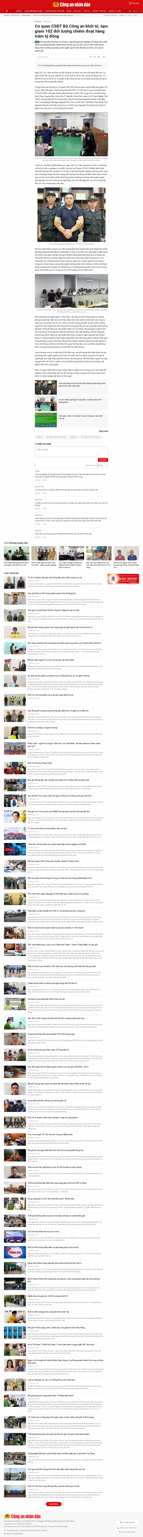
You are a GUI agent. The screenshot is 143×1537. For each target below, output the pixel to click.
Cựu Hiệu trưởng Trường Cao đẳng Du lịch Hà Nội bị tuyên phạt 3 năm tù (70, 565)
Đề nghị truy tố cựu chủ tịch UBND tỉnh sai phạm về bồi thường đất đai (59, 811)
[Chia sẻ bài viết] (91, 57)
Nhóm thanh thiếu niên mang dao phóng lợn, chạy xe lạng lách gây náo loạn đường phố (64, 1280)
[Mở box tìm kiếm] (130, 11)
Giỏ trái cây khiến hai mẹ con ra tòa (43, 1231)
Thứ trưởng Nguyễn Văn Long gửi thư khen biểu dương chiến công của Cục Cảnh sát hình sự (69, 65)
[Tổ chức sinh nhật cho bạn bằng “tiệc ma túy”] (15, 833)
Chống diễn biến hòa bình (33, 11)
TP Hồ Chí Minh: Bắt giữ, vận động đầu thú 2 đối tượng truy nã (55, 577)
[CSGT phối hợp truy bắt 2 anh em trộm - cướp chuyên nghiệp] (44, 553)
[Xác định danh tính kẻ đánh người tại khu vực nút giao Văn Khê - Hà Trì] (15, 1072)
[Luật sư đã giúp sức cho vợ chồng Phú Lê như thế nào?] (15, 1385)
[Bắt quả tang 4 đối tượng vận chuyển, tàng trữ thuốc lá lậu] (15, 866)
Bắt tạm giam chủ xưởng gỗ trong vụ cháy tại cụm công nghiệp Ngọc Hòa (60, 878)
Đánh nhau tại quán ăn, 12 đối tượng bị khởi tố (48, 1296)
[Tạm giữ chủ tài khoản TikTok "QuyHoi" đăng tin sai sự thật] (15, 615)
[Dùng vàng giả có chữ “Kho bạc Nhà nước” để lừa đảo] (15, 1204)
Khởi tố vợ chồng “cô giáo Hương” (43, 728)
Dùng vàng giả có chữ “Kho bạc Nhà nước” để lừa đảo (51, 1199)
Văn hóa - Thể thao (99, 11)
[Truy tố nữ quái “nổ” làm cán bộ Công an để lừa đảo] (15, 1139)
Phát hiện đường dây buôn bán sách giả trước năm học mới (16, 564)
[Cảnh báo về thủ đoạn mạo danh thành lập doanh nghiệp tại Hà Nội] (15, 849)
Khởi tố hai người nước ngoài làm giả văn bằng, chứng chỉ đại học (126, 565)
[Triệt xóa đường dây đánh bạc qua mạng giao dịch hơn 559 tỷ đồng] (15, 1188)
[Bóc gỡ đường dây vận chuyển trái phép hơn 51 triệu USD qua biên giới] (15, 785)
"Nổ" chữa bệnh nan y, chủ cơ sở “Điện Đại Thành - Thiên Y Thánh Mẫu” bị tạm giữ (63, 945)
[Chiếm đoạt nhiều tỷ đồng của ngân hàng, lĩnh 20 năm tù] (15, 988)
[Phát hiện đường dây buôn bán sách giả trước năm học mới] (16, 553)
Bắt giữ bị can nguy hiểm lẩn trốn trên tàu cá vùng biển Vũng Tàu (55, 1150)
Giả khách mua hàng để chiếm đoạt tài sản (46, 999)
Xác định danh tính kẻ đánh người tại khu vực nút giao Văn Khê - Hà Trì (58, 1067)
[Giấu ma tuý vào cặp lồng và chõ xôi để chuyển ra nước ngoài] (15, 1172)
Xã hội (69, 11)
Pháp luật (77, 11)
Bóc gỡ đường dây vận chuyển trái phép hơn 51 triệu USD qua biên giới (58, 780)
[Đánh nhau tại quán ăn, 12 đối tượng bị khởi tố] (15, 1301)
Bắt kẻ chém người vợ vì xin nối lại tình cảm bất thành (51, 660)
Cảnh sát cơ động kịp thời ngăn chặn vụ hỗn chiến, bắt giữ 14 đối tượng (62, 1417)
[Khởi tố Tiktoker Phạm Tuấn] (15, 768)
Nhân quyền (18, 15)
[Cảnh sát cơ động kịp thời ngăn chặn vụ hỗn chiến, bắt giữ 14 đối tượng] (15, 1422)
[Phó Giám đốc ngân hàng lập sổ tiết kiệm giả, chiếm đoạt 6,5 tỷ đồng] (15, 899)
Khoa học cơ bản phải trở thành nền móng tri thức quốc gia (45, 15)
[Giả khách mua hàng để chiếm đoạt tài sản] (15, 1004)
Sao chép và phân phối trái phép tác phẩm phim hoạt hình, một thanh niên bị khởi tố (64, 643)
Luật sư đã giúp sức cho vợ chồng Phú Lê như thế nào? (51, 1380)
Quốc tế (87, 11)
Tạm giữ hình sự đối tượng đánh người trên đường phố (52, 593)
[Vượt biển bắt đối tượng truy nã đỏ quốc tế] (15, 1105)
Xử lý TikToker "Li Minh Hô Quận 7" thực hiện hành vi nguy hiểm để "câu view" (61, 1344)
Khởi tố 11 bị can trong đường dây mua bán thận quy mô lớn (53, 1486)
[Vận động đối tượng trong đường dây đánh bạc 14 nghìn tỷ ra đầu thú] (15, 716)
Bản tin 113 (47, 21)
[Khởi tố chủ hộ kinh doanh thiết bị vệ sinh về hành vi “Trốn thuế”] (15, 933)
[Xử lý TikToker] (15, 1349)
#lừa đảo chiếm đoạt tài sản (56, 437)
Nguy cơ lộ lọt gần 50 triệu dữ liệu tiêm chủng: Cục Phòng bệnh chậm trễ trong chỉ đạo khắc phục (65, 1361)
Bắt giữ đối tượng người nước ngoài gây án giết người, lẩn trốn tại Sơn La (60, 627)
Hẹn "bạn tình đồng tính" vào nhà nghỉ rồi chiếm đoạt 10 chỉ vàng (98, 565)
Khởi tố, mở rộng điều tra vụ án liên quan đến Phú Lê (50, 695)
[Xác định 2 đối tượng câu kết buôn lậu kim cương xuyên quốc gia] (15, 1023)
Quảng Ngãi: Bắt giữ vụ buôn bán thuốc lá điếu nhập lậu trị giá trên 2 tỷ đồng (61, 1453)
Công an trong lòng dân (54, 11)
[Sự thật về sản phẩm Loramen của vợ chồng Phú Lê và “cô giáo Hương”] (15, 681)
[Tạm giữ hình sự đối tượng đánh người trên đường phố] (15, 598)
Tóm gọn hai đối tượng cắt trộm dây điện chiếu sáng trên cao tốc (56, 1469)
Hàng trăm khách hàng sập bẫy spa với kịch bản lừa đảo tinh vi (55, 1263)
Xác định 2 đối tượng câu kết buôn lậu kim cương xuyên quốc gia (56, 1018)
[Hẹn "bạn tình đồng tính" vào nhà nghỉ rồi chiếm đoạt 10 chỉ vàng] (99, 553)
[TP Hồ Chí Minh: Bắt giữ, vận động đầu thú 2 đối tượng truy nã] (15, 582)
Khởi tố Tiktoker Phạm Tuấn (40, 763)
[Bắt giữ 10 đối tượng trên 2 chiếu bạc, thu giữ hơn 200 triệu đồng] (15, 1332)
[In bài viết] (99, 57)
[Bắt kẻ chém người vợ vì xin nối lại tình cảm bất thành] (15, 665)
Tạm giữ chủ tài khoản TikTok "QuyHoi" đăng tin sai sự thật (53, 610)
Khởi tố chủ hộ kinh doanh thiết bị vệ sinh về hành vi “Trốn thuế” (56, 928)
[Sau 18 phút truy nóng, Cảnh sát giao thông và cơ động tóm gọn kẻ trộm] (15, 801)
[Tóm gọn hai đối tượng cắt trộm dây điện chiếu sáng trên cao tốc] (15, 1474)
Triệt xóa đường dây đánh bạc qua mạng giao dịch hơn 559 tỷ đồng (57, 1183)
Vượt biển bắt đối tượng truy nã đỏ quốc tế (47, 1101)
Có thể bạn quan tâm (16, 543)
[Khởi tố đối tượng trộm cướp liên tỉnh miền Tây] (15, 1317)
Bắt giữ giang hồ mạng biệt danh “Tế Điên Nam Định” (51, 1396)
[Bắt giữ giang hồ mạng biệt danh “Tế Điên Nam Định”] (15, 1400)
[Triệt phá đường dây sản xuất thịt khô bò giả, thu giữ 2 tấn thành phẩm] (15, 1439)
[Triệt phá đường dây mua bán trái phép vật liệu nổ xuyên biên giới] (15, 1221)
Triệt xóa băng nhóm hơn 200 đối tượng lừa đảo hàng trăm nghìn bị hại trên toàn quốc (82, 384)
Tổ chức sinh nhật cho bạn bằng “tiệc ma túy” (47, 828)
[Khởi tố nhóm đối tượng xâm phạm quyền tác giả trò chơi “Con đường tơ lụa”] (15, 1508)
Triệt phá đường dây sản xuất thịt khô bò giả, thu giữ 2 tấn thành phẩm (58, 1434)
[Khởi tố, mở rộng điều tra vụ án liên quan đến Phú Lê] (15, 700)
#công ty (73, 437)
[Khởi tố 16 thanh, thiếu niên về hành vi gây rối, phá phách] (15, 1122)
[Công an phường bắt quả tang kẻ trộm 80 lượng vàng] (15, 1039)
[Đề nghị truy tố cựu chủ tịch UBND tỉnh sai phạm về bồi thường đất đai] (15, 816)
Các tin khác (12, 573)
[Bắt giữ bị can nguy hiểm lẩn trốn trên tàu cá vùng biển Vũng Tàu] (15, 1155)
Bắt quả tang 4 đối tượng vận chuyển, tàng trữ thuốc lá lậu (53, 861)
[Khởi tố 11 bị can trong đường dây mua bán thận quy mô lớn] (15, 1491)
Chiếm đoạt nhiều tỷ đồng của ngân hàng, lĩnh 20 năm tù (52, 983)
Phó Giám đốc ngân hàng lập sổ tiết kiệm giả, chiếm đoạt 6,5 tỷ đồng (58, 894)
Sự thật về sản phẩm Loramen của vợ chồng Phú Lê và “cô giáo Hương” (59, 676)
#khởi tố (39, 437)
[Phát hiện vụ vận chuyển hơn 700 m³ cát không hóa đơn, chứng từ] (15, 916)
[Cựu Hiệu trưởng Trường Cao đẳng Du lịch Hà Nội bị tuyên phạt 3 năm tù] (71, 553)
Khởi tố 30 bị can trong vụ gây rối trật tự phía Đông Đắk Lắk (54, 1520)
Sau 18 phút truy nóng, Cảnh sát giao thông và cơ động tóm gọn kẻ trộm (59, 796)
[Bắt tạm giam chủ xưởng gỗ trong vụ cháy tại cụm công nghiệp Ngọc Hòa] (15, 883)
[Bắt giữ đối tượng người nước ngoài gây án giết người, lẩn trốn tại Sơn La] (15, 632)
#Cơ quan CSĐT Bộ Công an (91, 437)
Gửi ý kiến (103, 460)
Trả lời (44, 480)
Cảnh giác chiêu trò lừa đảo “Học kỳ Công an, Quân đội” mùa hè (81, 417)
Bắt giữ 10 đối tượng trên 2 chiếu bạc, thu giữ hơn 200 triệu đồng (56, 1328)
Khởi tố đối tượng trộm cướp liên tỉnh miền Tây (48, 1312)
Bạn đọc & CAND (115, 11)
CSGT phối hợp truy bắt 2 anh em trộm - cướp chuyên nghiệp (43, 564)
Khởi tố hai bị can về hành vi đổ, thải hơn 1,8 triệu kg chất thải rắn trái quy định (62, 966)
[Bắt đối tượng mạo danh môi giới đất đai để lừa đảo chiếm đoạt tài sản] (15, 1089)
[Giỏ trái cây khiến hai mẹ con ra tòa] (15, 1236)
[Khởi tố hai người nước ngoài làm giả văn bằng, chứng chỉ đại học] (126, 553)
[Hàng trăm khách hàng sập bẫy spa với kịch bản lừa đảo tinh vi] (15, 1268)
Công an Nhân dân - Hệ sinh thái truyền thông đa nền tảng (71, 4)
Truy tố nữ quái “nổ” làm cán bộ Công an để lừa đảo (50, 1134)
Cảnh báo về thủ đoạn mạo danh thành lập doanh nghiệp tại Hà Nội (57, 844)
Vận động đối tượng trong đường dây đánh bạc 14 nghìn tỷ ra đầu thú (58, 711)
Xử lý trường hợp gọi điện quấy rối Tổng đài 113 (48, 1050)
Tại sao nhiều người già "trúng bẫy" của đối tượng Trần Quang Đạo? (80, 401)
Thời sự (19, 11)
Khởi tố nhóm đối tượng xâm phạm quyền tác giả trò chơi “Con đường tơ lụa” (62, 1503)
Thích (38, 480)
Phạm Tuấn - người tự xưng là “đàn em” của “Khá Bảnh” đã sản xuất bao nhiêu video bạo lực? (64, 744)
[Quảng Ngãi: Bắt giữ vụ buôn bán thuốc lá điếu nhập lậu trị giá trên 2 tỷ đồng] (15, 1458)
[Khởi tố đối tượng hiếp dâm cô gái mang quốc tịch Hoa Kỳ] (15, 1252)
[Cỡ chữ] (95, 57)
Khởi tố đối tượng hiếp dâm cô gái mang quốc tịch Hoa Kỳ (53, 1247)
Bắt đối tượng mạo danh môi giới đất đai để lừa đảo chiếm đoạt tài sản (59, 1084)
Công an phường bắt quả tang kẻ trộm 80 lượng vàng (51, 1034)
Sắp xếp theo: (90, 465)
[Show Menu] (7, 11)
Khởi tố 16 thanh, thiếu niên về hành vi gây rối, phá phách (52, 1117)
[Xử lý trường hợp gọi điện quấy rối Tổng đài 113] (15, 1055)
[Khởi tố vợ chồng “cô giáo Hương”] (15, 732)
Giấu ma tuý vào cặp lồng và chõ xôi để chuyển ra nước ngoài (55, 1167)
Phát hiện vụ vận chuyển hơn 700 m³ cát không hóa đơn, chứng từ (56, 911)
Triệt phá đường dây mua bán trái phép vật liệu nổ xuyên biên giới (56, 1216)
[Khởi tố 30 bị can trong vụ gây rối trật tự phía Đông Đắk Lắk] (15, 1525)
